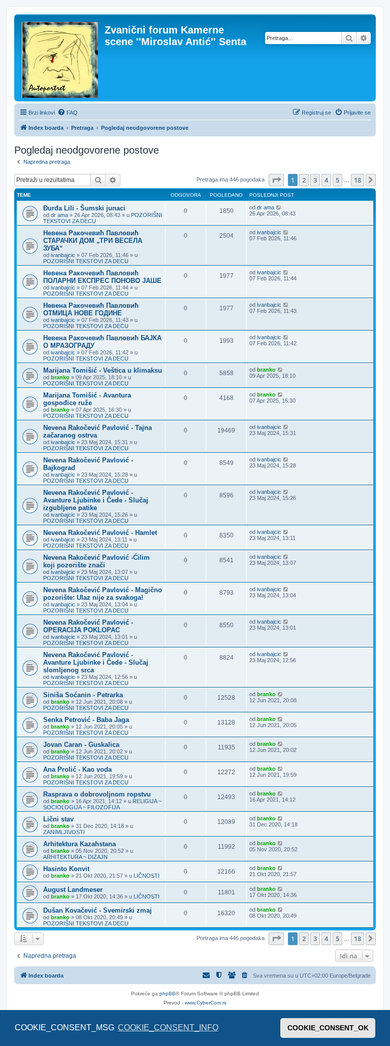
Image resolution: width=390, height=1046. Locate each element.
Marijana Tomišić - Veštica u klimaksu (102, 370)
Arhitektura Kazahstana (79, 844)
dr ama (59, 215)
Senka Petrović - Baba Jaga (86, 720)
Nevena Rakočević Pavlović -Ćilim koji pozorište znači (96, 561)
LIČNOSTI (146, 876)
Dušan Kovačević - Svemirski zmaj (97, 910)
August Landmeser (73, 889)
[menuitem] (67, 112)
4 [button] (326, 180)
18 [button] (357, 180)
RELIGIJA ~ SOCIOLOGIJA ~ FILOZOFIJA (102, 804)
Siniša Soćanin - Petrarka (83, 695)
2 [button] (304, 180)
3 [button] (315, 180)
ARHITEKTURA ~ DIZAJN (75, 857)
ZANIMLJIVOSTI (64, 832)
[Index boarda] (61, 58)
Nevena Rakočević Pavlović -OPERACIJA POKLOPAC (88, 626)
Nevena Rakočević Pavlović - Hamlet (100, 532)
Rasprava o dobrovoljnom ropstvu (97, 794)
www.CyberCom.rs (205, 1002)
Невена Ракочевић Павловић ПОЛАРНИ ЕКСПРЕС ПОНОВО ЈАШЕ (102, 276)
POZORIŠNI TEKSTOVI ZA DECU (85, 261)
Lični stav (58, 819)
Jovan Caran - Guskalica (81, 744)
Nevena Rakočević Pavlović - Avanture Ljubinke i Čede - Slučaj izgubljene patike (95, 500)
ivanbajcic (63, 255)
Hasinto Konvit (66, 869)
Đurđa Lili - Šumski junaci (84, 208)
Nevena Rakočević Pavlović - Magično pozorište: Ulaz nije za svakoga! (102, 593)
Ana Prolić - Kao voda (77, 769)
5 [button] (337, 180)
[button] (276, 180)
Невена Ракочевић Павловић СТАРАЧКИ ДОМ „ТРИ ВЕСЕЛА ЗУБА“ (92, 240)
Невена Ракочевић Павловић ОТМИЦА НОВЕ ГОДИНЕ (91, 309)
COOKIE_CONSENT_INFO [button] (168, 1027)
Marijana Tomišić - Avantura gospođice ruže (87, 399)
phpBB (167, 993)
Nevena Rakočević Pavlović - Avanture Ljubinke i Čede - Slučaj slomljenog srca (95, 662)
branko (60, 377)
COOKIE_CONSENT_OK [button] (328, 1028)
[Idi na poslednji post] (279, 207)
